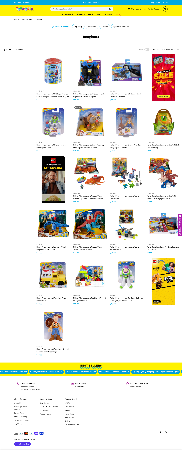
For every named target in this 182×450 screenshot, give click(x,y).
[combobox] (81, 9)
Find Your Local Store (22, 2)
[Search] (110, 9)
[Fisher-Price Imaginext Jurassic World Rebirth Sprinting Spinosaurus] (163, 173)
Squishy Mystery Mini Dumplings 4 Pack (46, 372)
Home (16, 19)
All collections (26, 19)
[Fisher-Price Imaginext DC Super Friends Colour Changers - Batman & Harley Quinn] (53, 71)
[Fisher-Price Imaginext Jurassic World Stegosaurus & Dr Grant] (53, 224)
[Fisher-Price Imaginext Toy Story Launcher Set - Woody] (163, 224)
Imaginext (40, 91)
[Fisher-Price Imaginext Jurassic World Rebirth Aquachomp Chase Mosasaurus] (90, 173)
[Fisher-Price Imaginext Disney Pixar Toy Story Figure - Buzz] (53, 122)
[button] (180, 225)
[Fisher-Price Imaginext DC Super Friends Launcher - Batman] (127, 71)
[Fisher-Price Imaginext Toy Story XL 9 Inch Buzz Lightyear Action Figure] (127, 275)
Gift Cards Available (91, 2)
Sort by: (156, 49)
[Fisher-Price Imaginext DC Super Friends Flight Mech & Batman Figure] (90, 71)
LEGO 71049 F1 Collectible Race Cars (114, 372)
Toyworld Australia (28, 439)
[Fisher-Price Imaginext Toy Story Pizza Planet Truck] (53, 275)
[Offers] (163, 77)
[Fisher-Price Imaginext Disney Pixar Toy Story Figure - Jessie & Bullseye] (90, 122)
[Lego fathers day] (53, 179)
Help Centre (155, 2)
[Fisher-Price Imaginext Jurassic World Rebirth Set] (127, 173)
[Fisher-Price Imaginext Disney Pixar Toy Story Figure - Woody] (127, 122)
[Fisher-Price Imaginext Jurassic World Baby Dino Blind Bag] (163, 122)
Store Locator (135, 387)
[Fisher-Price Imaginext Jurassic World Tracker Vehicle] (127, 224)
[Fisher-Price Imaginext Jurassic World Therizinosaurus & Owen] (90, 224)
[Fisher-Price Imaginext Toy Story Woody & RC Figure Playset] (90, 275)
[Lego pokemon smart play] (163, 281)
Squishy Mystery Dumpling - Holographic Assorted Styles (155, 372)
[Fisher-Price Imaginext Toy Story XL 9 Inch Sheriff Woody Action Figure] (53, 326)
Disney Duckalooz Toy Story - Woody (80, 372)
